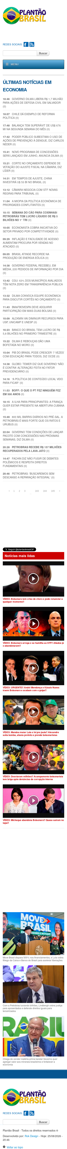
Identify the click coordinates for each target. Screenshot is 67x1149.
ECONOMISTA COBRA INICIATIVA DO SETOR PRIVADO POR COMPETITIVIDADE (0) (30, 229)
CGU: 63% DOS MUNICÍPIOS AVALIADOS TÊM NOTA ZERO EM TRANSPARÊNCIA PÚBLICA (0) (33, 284)
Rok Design (31, 1136)
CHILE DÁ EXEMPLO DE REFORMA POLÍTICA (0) (29, 116)
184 (45, 491)
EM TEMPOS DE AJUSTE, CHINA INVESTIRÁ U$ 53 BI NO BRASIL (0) (27, 180)
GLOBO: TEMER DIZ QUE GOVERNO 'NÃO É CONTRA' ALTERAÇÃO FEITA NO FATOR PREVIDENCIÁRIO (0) (33, 367)
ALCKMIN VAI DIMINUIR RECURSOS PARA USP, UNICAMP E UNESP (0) (33, 320)
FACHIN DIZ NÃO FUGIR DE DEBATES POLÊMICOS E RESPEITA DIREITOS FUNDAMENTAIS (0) (30, 462)
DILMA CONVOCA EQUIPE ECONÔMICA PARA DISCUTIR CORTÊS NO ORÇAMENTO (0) (32, 297)
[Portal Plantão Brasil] (25, 15)
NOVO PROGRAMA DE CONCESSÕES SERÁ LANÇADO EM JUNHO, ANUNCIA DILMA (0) (33, 153)
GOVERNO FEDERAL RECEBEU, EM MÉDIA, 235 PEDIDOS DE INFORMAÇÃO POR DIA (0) (33, 269)
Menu (14, 64)
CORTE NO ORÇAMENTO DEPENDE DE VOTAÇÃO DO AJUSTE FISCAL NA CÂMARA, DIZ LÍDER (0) (32, 167)
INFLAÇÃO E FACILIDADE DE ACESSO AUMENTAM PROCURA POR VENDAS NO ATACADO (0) (31, 242)
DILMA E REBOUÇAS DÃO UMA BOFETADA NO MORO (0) (26, 343)
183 (37, 491)
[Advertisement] (35, 33)
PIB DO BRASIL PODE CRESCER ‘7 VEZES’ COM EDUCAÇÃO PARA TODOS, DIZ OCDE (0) (33, 354)
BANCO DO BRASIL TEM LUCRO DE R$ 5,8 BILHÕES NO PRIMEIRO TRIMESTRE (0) (31, 331)
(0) (30, 216)
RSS (31, 44)
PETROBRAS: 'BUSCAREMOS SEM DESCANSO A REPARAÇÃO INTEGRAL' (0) (29, 475)
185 (53, 491)
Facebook (26, 44)
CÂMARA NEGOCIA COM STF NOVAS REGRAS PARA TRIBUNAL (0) (30, 191)
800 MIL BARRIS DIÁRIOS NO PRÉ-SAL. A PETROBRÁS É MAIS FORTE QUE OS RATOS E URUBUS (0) (33, 420)
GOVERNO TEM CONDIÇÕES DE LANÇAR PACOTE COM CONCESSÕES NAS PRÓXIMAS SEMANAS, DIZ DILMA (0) (33, 435)
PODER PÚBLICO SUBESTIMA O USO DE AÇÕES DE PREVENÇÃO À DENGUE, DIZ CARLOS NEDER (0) (33, 140)
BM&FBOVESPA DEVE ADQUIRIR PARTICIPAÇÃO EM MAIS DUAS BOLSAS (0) (29, 309)
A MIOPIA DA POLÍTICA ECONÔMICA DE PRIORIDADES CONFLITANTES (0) (32, 203)
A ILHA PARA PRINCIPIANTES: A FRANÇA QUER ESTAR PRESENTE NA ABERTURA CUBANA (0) (33, 405)
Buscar (43, 53)
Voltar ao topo (14, 1147)
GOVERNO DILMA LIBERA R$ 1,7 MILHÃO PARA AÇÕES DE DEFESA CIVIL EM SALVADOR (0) (33, 102)
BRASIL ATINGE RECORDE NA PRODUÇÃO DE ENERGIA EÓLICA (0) (26, 256)
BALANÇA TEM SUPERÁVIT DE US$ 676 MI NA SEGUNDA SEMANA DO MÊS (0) (32, 127)
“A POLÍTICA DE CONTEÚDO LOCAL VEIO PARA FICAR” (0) (33, 381)
